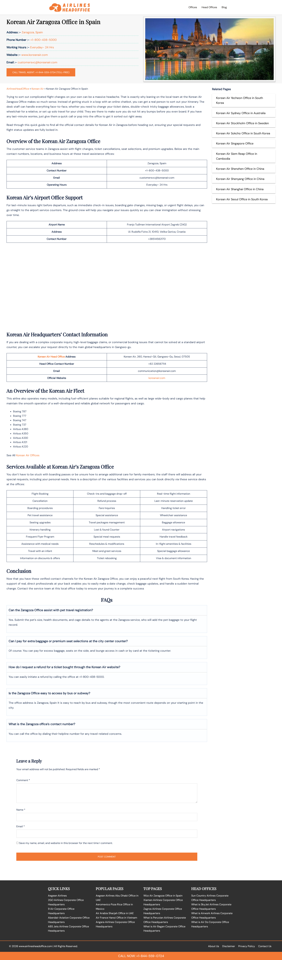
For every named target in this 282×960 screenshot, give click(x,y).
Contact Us (264, 946)
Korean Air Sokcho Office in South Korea (243, 133)
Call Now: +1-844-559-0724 (141, 956)
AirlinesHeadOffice (18, 88)
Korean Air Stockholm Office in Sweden (242, 123)
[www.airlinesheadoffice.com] (69, 7)
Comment (23, 780)
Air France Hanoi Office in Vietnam (116, 917)
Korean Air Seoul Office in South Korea (242, 199)
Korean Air (37, 88)
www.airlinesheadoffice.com (35, 946)
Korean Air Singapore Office (234, 143)
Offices (192, 7)
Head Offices (209, 7)
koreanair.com (157, 378)
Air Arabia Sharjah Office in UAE (115, 913)
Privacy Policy (246, 946)
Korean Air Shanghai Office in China (240, 189)
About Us (213, 946)
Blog (224, 7)
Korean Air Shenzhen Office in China (240, 169)
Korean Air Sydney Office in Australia (241, 113)
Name (20, 809)
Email (20, 826)
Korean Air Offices (27, 455)
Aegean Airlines (57, 895)
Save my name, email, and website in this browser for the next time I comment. (66, 843)
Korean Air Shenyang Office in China (240, 179)
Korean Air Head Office (51, 356)
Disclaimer (228, 946)
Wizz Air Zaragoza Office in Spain (162, 895)
